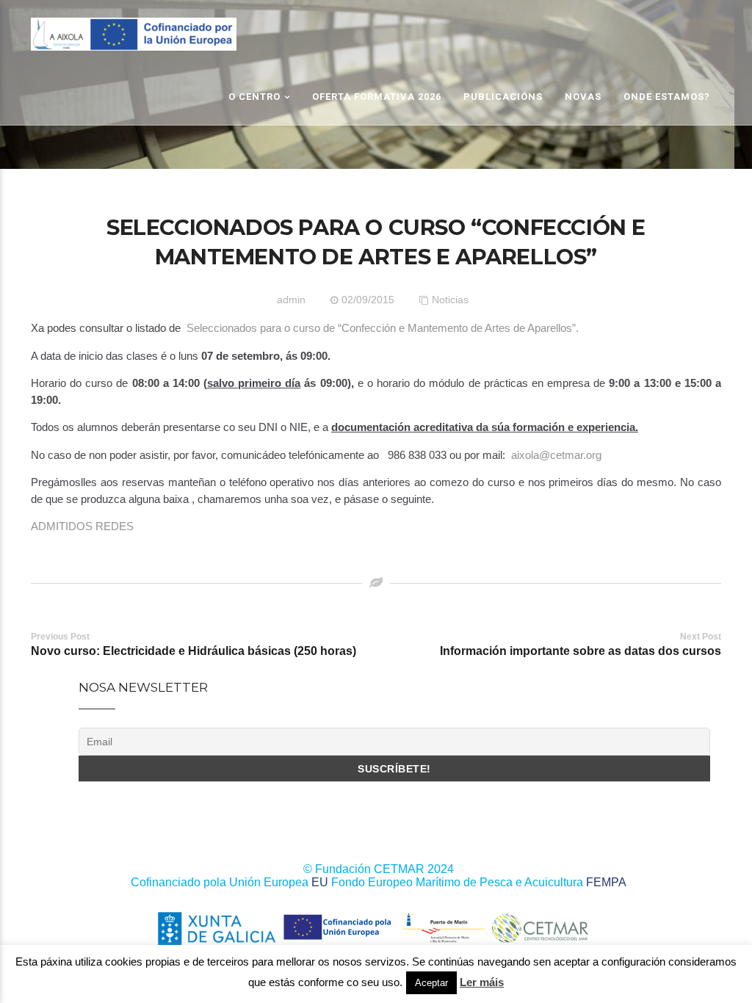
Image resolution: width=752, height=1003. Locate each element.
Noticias (450, 299)
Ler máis (482, 982)
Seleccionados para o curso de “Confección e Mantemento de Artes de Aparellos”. (384, 328)
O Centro (254, 96)
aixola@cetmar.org (556, 455)
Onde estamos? (666, 96)
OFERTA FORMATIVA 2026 (376, 96)
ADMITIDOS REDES (82, 526)
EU (319, 882)
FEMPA (606, 882)
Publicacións (503, 96)
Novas (583, 96)
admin (291, 299)
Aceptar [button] (431, 982)
